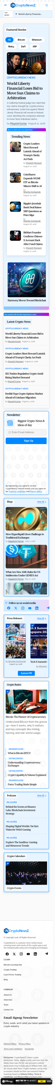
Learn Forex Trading (12, 975)
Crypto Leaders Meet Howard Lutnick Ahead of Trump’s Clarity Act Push (32, 151)
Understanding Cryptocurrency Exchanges (24, 764)
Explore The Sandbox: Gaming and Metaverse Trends (21, 844)
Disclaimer (29, 1049)
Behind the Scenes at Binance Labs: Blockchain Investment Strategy (21, 810)
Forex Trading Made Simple (22, 784)
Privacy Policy (36, 491)
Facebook (8, 608)
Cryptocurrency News (21, 77)
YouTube (30, 608)
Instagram (23, 608)
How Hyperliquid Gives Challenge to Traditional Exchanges (25, 535)
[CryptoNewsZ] (23, 5)
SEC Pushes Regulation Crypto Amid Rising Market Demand (24, 375)
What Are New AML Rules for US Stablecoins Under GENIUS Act (23, 573)
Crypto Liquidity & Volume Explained (27, 775)
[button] (5, 5)
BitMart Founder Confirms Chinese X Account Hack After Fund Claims (33, 238)
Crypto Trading (10, 970)
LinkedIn (37, 608)
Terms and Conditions (13, 1049)
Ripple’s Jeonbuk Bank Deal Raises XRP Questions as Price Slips (32, 209)
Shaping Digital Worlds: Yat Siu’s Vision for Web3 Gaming (22, 827)
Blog (6, 980)
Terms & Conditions (17, 491)
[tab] (9, 39)
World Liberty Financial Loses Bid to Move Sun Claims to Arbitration (24, 90)
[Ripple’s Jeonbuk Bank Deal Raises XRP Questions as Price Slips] (15, 207)
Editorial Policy (10, 1044)
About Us (8, 995)
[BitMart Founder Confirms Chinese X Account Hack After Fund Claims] (15, 236)
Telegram (48, 608)
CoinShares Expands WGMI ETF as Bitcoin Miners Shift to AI (32, 180)
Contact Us (8, 1010)
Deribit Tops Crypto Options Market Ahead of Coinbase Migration (24, 395)
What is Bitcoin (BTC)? (19, 753)
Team (6, 1005)
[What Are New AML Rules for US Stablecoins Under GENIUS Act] (26, 556)
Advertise (8, 1000)
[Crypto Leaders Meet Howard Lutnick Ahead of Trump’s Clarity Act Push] (15, 147)
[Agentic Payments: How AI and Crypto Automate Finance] (26, 594)
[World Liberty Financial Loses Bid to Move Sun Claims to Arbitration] (26, 63)
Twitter (15, 608)
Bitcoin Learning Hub (13, 965)
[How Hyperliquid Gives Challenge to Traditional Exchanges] (26, 518)
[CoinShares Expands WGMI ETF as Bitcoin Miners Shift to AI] (15, 178)
